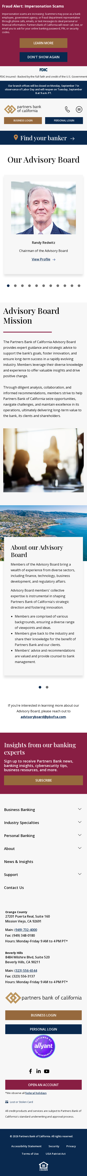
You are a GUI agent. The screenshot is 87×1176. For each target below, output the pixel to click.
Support (11, 874)
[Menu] (79, 109)
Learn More (43, 43)
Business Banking (19, 809)
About (9, 848)
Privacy (71, 1146)
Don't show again (43, 57)
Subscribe (43, 780)
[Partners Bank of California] (22, 109)
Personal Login (64, 120)
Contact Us (14, 887)
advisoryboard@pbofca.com (43, 717)
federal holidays (36, 1093)
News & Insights (18, 861)
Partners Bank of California (34, 1136)
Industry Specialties (21, 822)
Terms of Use (30, 1153)
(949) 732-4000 (25, 930)
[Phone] (67, 109)
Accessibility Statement (26, 1146)
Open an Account (43, 1085)
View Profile (41, 259)
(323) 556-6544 (25, 970)
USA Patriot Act (56, 1153)
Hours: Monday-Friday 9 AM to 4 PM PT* (36, 941)
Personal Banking (19, 835)
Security (54, 1146)
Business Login (23, 120)
